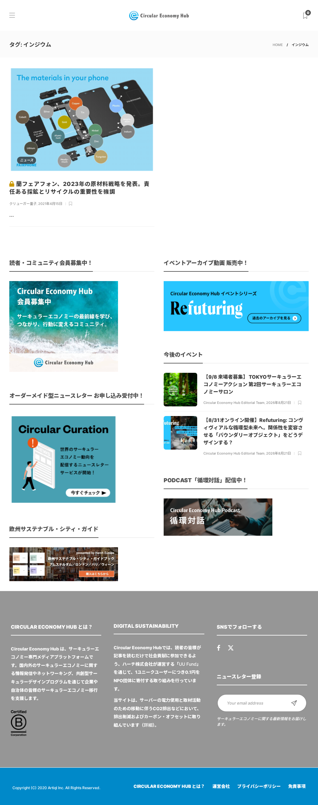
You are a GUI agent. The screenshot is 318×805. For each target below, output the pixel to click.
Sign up (294, 703)
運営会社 (221, 786)
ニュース (26, 160)
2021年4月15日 (50, 203)
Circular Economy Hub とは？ (169, 786)
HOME (278, 45)
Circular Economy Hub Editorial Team (234, 402)
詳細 (148, 725)
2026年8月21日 (278, 402)
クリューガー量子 (23, 203)
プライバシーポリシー (259, 786)
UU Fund (188, 664)
